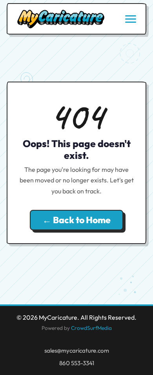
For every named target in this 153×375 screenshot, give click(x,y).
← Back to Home (76, 220)
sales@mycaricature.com (76, 350)
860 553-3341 (76, 363)
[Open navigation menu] (130, 19)
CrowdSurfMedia (91, 327)
